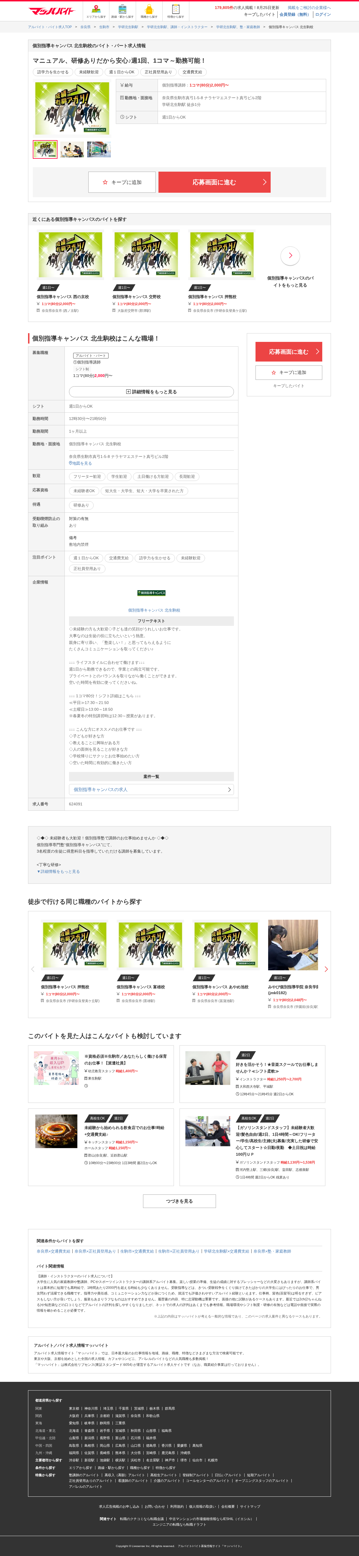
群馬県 (170, 1408)
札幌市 (213, 1460)
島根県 (89, 1446)
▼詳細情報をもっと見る (58, 871)
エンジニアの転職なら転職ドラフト (179, 1525)
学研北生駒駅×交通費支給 (226, 1251)
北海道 (74, 1431)
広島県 (120, 1446)
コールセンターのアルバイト (208, 1481)
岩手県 (105, 1431)
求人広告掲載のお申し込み (119, 1507)
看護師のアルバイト (133, 1481)
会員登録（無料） (295, 14)
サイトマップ (250, 1507)
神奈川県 (91, 1408)
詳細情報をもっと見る (154, 391)
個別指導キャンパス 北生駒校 (154, 610)
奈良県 (136, 1416)
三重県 (120, 1423)
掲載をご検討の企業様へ (309, 7)
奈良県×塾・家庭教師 (272, 1251)
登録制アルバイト (196, 1475)
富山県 (120, 1438)
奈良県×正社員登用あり (95, 1251)
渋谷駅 (74, 1460)
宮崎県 (151, 1453)
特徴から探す (166, 1468)
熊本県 (120, 1453)
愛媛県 (182, 1446)
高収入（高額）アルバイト (125, 1475)
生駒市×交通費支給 (137, 1251)
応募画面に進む (214, 182)
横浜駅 (120, 1460)
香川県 (167, 1446)
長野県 (105, 1438)
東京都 (74, 1408)
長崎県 (105, 1453)
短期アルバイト (259, 1475)
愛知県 (74, 1423)
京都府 (105, 1416)
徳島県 (151, 1446)
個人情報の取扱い (202, 1507)
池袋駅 (105, 1460)
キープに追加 (126, 182)
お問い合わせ (155, 1507)
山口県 (136, 1446)
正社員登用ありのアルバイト (91, 1481)
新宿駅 (89, 1460)
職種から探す (140, 1468)
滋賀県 (120, 1416)
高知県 (197, 1446)
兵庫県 (89, 1416)
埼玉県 (108, 1408)
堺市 (183, 1460)
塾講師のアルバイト (84, 1475)
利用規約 (177, 1507)
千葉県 (124, 1408)
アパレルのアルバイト (86, 1487)
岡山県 (105, 1446)
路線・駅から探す (111, 1468)
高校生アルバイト (163, 1475)
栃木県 (154, 1408)
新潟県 (89, 1438)
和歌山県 (153, 1416)
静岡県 (105, 1423)
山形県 (151, 1431)
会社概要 (228, 1507)
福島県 (167, 1431)
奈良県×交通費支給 (53, 1251)
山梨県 (74, 1438)
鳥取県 (74, 1446)
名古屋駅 (153, 1460)
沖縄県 (185, 1453)
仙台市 (197, 1460)
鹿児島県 (168, 1453)
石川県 (136, 1438)
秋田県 (136, 1431)
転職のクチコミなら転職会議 (142, 1519)
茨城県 (139, 1408)
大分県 (136, 1453)
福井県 (151, 1438)
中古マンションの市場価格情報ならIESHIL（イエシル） (211, 1519)
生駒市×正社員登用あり (179, 1251)
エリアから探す (81, 1468)
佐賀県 (89, 1453)
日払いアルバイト (228, 1475)
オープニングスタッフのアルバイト (262, 1481)
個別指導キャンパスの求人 (101, 789)
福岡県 (74, 1453)
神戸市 (170, 1460)
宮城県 (120, 1431)
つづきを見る (179, 1201)
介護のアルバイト (167, 1481)
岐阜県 (89, 1423)
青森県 (89, 1431)
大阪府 (74, 1416)
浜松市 (136, 1460)
